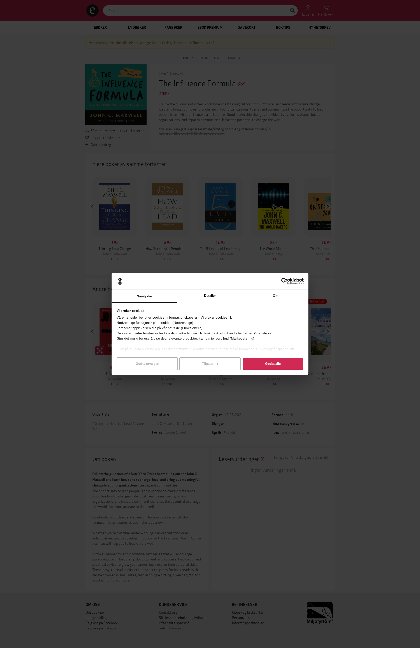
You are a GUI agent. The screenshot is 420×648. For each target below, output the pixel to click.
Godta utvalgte (147, 363)
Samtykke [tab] (144, 296)
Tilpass (207, 363)
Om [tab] (275, 295)
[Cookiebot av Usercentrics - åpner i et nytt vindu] (284, 281)
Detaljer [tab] (210, 295)
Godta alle (273, 363)
